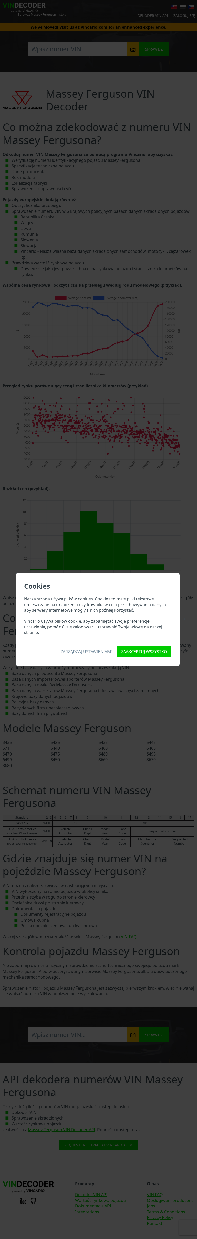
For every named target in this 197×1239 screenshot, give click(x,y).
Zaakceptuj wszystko (144, 651)
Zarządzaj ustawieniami (86, 651)
